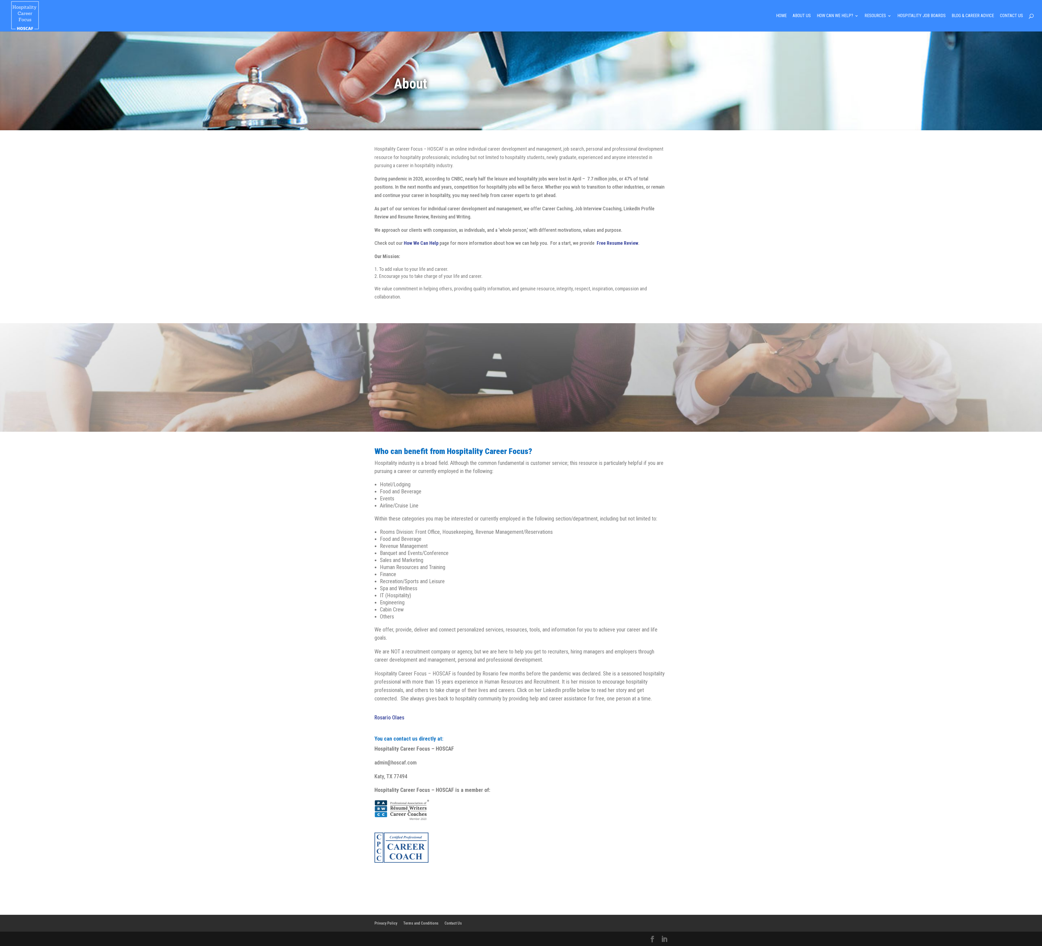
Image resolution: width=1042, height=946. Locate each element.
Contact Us (1011, 16)
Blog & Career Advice (973, 16)
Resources (875, 16)
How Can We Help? (835, 16)
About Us (802, 16)
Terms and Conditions (421, 923)
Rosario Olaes (389, 717)
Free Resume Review (617, 243)
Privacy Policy (385, 923)
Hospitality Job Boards (921, 16)
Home (781, 16)
